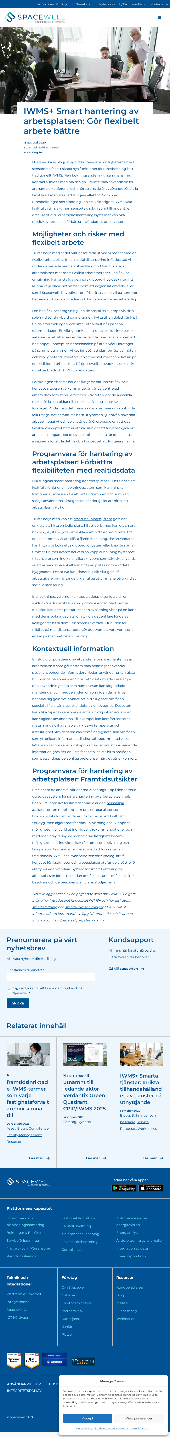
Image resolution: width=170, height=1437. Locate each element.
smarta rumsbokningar (84, 907)
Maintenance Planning (80, 1234)
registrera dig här (92, 920)
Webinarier (125, 1319)
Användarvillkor (24, 1384)
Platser (67, 1334)
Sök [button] (124, 4)
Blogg (22, 1128)
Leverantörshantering (80, 1242)
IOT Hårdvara (17, 1318)
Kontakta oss (159, 4)
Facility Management (24, 1135)
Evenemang (126, 1311)
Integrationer (18, 1302)
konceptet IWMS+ (86, 900)
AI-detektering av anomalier (139, 1241)
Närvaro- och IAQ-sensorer (28, 1248)
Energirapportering (132, 1256)
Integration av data (132, 1248)
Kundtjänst (139, 4)
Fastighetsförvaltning (79, 1218)
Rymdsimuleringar (22, 1256)
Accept (87, 1418)
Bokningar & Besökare (25, 1233)
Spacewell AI (17, 1310)
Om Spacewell (73, 1287)
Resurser (14, 1142)
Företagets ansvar (76, 1303)
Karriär (67, 1327)
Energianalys (127, 1233)
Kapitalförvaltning (76, 1226)
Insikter (122, 1303)
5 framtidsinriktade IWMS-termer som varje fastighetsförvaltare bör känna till (28, 1095)
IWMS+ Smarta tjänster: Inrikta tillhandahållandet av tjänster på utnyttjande (141, 1089)
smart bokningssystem (93, 519)
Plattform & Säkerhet (24, 1294)
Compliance (39, 1128)
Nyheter (84, 1122)
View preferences (139, 1418)
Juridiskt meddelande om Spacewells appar (122, 1428)
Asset (11, 1128)
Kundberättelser (129, 1287)
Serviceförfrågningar (23, 1241)
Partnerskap (72, 1311)
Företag (69, 1122)
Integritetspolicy (24, 1391)
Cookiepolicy (84, 1428)
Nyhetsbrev (107, 4)
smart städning (44, 907)
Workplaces (147, 1129)
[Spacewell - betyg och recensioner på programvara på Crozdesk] (55, 1364)
